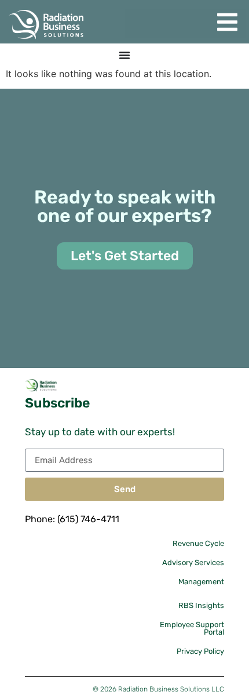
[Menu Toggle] (124, 55)
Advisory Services (193, 562)
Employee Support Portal (192, 628)
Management (201, 581)
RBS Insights (201, 605)
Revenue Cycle (198, 543)
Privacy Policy (200, 651)
